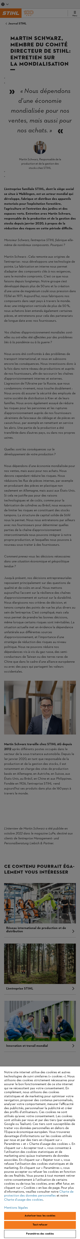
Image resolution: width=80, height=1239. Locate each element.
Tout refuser (40, 1225)
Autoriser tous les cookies (40, 1216)
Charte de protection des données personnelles (38, 1194)
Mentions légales (16, 1208)
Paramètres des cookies (40, 1234)
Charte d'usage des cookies (23, 1200)
